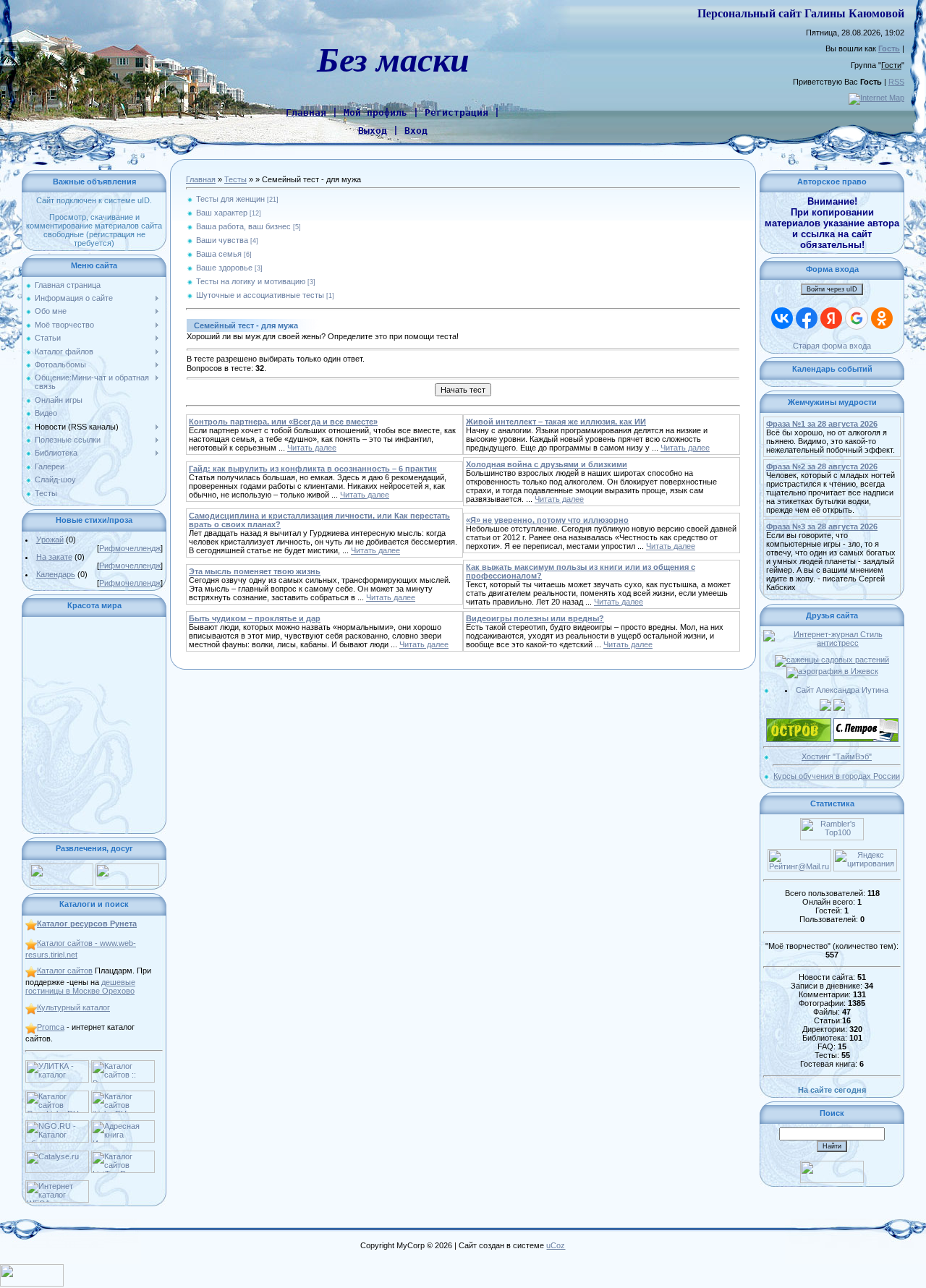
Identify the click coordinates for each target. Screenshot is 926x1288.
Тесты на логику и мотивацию (250, 281)
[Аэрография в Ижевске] (832, 671)
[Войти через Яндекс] (831, 318)
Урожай (50, 539)
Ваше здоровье (224, 267)
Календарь (55, 574)
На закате (54, 557)
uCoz (555, 1245)
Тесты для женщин (230, 199)
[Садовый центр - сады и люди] (832, 659)
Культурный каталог (73, 1007)
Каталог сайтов (65, 970)
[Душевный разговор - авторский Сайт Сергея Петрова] (866, 722)
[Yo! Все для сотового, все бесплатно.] (61, 867)
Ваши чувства (222, 240)
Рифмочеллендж (130, 548)
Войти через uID (832, 289)
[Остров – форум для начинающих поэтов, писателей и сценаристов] (798, 722)
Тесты (235, 179)
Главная (201, 179)
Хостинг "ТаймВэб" (837, 756)
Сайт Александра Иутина (842, 690)
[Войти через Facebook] (806, 318)
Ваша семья (219, 254)
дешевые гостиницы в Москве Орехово (80, 986)
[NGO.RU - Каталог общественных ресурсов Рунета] (57, 1124)
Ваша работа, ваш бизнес (243, 226)
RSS (896, 81)
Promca (50, 1027)
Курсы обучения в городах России (836, 776)
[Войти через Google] (856, 318)
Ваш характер (221, 212)
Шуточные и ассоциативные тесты (260, 295)
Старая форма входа (832, 345)
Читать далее (311, 447)
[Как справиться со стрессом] (832, 634)
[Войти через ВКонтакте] (782, 318)
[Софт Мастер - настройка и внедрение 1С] (825, 703)
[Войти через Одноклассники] (882, 318)
